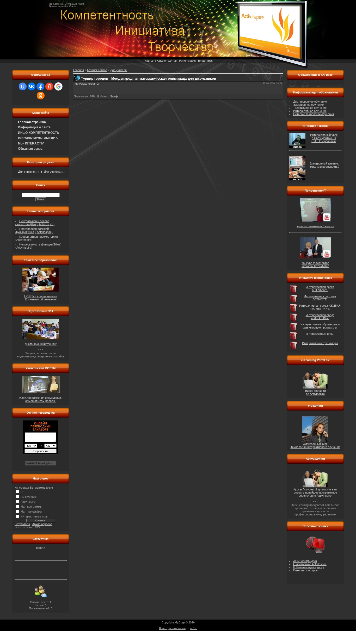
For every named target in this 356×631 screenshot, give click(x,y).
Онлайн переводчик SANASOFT (40, 426)
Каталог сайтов (167, 60)
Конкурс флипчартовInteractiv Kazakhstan (315, 264)
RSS (210, 60)
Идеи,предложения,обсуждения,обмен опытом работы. (40, 399)
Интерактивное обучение (310, 110)
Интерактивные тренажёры (320, 343)
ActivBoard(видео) (305, 561)
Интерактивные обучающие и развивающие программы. (320, 326)
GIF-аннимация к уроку (308, 567)
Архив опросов (42, 524)
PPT (23, 491)
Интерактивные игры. (320, 333)
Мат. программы (31, 506)
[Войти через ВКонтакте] (31, 86)
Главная (149, 60)
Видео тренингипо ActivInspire (315, 392)
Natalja (114, 96)
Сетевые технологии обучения (313, 114)
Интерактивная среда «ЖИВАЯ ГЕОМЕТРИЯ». (320, 307)
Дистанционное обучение (310, 101)
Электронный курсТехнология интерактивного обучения (315, 445)
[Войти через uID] (23, 86)
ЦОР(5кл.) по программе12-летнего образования (40, 298)
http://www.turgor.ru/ (86, 83)
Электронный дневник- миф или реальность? (323, 165)
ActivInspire (28, 501)
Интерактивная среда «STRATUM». (320, 316)
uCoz (193, 628)
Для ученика (52, 171)
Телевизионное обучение (310, 107)
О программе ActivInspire (310, 564)
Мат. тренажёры (31, 511)
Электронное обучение (308, 104)
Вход (201, 60)
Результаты (22, 524)
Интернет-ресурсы (305, 570)
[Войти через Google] (58, 86)
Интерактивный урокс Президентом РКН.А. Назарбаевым (323, 138)
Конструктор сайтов (172, 628)
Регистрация (187, 60)
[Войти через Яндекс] (49, 86)
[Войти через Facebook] (40, 86)
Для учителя (26, 171)
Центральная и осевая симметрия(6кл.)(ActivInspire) (34, 222)
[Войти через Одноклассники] (41, 95)
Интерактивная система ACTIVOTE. (320, 298)
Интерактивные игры (34, 516)
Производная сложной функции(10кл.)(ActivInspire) (34, 230)
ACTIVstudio (28, 496)
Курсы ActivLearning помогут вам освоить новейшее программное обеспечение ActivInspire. (315, 492)
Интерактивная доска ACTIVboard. (320, 288)
